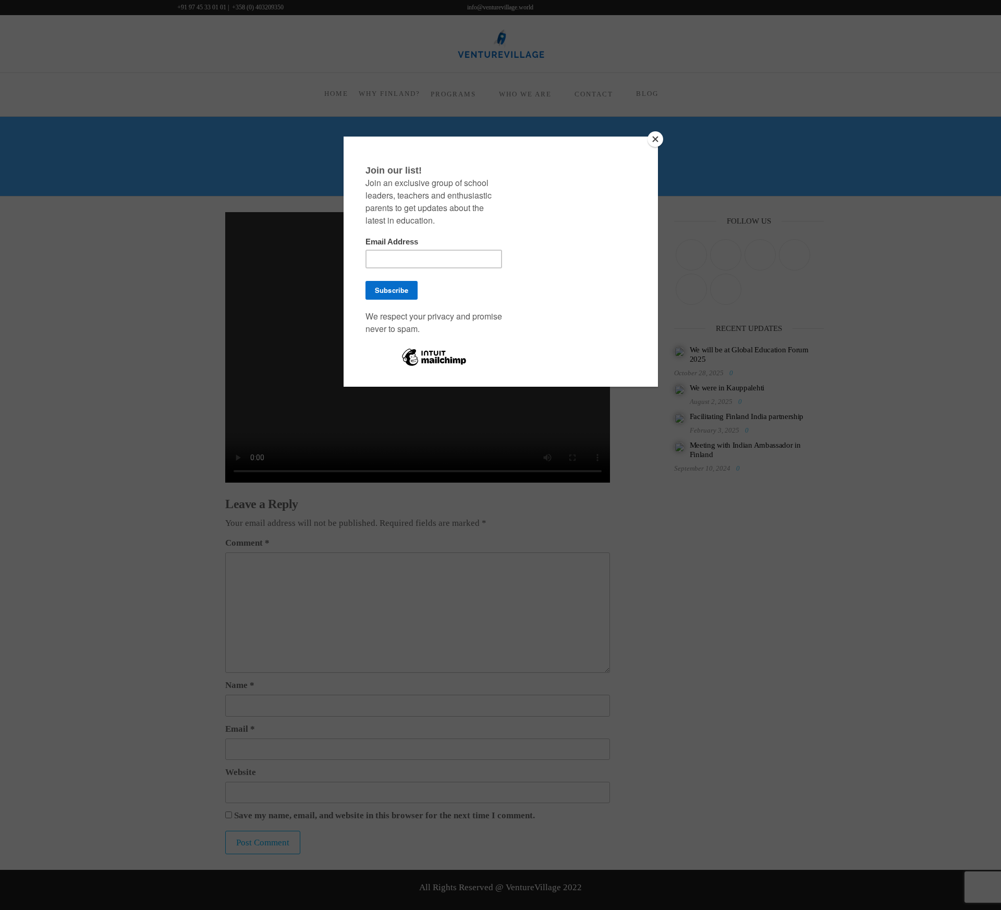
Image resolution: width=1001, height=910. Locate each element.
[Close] (655, 139)
